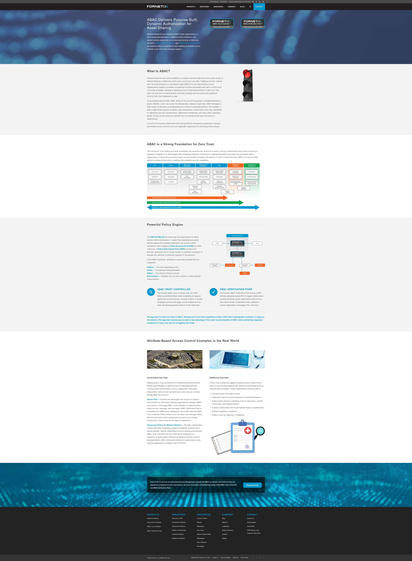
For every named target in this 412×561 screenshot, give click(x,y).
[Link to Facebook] (256, 1)
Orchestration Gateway (154, 522)
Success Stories (202, 518)
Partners (224, 534)
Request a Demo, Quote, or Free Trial (239, 1)
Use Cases (200, 530)
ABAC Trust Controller (154, 526)
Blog (223, 518)
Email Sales (224, 1)
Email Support (214, 1)
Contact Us (250, 518)
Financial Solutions (178, 534)
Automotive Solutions (178, 526)
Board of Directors (227, 530)
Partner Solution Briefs (204, 534)
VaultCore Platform (153, 518)
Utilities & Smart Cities (179, 530)
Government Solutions (179, 522)
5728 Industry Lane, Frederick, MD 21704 (253, 531)
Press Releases (202, 542)
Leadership (225, 526)
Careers (224, 538)
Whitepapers (201, 538)
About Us (225, 522)
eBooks (199, 522)
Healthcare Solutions (178, 538)
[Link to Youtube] (263, 1)
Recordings (200, 546)
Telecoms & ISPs (177, 518)
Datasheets (200, 526)
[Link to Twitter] (252, 1)
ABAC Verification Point (154, 531)
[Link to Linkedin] (259, 1)
